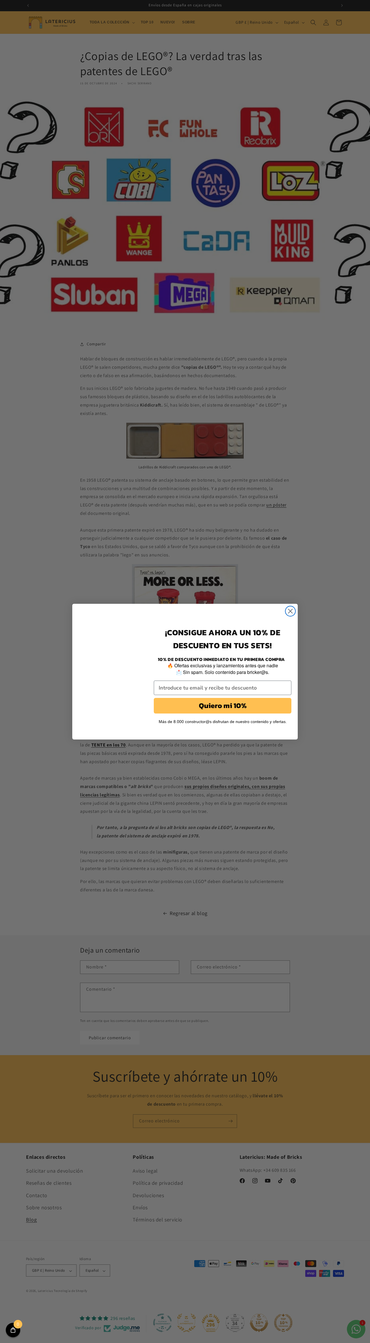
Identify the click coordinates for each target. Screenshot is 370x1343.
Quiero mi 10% (223, 705)
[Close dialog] (290, 611)
